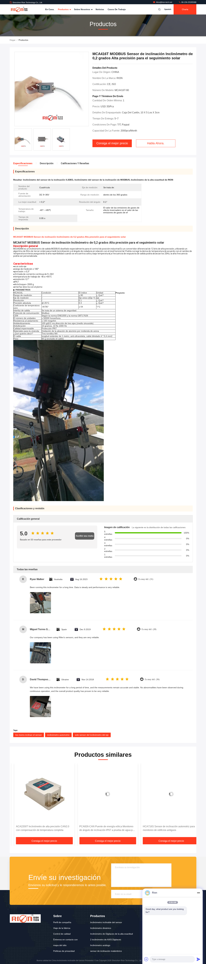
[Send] (198, 959)
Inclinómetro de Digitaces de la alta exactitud (111, 934)
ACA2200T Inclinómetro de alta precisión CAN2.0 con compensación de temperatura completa (37, 828)
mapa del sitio (60, 945)
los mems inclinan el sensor (28, 735)
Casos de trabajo (117, 9)
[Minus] (198, 893)
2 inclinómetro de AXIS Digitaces (105, 939)
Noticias (100, 9)
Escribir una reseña (84, 536)
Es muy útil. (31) (145, 579)
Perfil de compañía (62, 922)
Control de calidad (62, 934)
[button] (15, 801)
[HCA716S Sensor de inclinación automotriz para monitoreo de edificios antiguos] (166, 793)
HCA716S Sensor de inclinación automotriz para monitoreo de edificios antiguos (164, 828)
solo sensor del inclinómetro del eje (92, 735)
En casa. (49, 9)
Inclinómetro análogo (100, 945)
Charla (185, 9)
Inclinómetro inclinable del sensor (106, 922)
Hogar (13, 40)
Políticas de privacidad (64, 951)
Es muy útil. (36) (152, 679)
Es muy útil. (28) (149, 629)
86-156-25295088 (188, 2)
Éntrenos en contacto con (65, 939)
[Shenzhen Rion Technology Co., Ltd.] (19, 9)
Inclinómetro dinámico (100, 928)
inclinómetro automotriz (58, 735)
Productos (63, 9)
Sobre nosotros (82, 9)
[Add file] (146, 959)
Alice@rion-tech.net (164, 2)
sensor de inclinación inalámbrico (106, 951)
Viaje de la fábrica (61, 928)
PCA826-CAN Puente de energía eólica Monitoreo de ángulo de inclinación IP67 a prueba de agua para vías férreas (103, 828)
